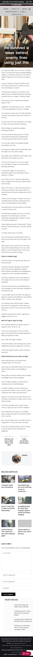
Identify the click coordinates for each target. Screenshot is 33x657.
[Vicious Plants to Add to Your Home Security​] (25, 523)
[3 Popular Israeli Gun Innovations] (8, 479)
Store (5, 9)
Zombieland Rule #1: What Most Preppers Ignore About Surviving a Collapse (24, 510)
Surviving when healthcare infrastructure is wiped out (23, 620)
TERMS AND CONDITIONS (9, 645)
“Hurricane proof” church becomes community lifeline (22, 613)
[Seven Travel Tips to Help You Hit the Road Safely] (8, 500)
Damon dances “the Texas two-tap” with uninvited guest (8, 533)
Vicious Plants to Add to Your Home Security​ (24, 532)
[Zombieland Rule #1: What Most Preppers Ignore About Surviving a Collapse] (25, 500)
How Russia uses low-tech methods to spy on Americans (24, 488)
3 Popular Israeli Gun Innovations (7, 486)
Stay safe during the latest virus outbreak (21, 606)
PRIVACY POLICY (21, 645)
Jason (24, 455)
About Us (15, 9)
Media (24, 9)
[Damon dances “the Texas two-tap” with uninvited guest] (8, 523)
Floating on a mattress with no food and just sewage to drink (22, 627)
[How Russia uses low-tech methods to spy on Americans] (25, 479)
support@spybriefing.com (18, 643)
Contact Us (16, 14)
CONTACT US (19, 648)
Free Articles (11, 12)
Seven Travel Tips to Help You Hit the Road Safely (8, 508)
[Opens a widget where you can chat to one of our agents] (26, 653)
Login (30, 1)
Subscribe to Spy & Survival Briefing (13, 2)
